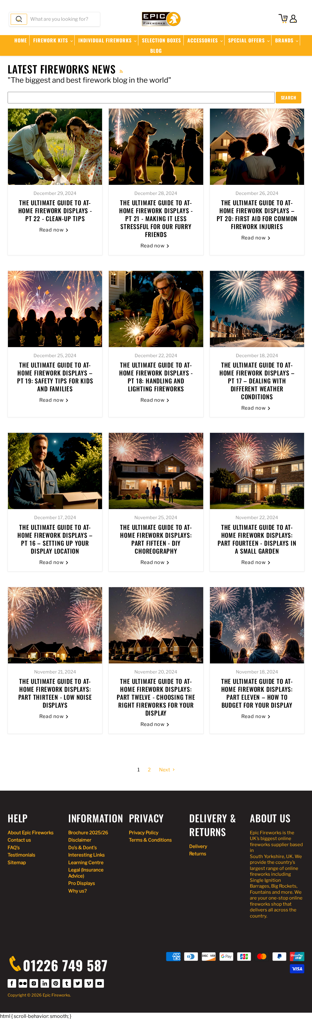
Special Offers (247, 40)
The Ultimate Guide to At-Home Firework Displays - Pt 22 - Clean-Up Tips (55, 210)
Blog (156, 50)
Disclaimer (79, 840)
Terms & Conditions (150, 840)
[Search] (19, 19)
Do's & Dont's (82, 847)
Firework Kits (51, 40)
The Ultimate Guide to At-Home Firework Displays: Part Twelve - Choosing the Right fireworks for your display (156, 697)
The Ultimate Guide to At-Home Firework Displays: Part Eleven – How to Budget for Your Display (257, 693)
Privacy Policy (143, 832)
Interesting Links (86, 855)
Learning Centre (86, 862)
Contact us (19, 840)
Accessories (203, 40)
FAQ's (14, 847)
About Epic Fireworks (31, 832)
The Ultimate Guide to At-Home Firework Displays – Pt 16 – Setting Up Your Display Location (55, 539)
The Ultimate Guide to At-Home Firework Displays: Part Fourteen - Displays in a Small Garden (257, 539)
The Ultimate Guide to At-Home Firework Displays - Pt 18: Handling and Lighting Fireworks (156, 376)
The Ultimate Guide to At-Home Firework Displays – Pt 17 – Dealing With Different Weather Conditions (257, 380)
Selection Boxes (161, 40)
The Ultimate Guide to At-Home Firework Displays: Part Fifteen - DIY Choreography (156, 539)
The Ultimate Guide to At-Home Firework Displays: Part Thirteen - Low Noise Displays (55, 693)
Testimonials (21, 855)
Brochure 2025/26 (88, 832)
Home (20, 40)
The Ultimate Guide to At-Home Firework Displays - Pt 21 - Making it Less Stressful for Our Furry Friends (156, 218)
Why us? (77, 891)
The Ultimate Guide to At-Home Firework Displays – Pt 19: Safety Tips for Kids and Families (55, 376)
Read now (52, 230)
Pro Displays (81, 883)
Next (165, 770)
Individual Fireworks (105, 40)
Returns (197, 854)
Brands (285, 40)
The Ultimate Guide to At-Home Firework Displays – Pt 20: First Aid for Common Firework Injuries (257, 214)
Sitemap (17, 862)
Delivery (198, 846)
